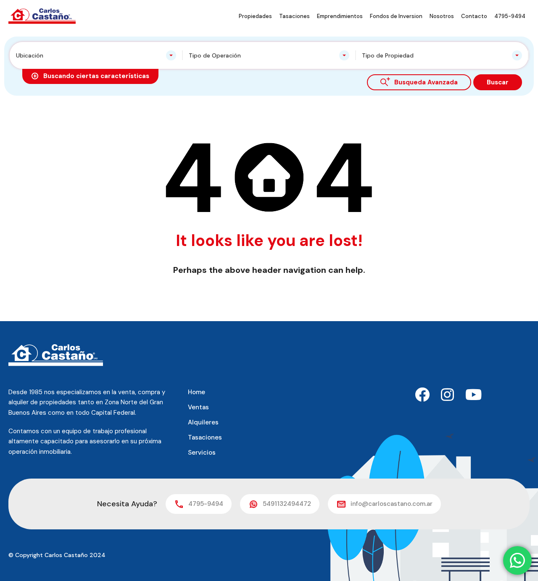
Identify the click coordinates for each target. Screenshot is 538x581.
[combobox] (96, 55)
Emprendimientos (340, 16)
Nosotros (442, 16)
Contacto (474, 16)
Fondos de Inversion (396, 16)
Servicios (202, 452)
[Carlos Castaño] (42, 15)
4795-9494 (509, 16)
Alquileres (203, 422)
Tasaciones (294, 16)
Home (196, 392)
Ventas (198, 407)
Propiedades (255, 16)
